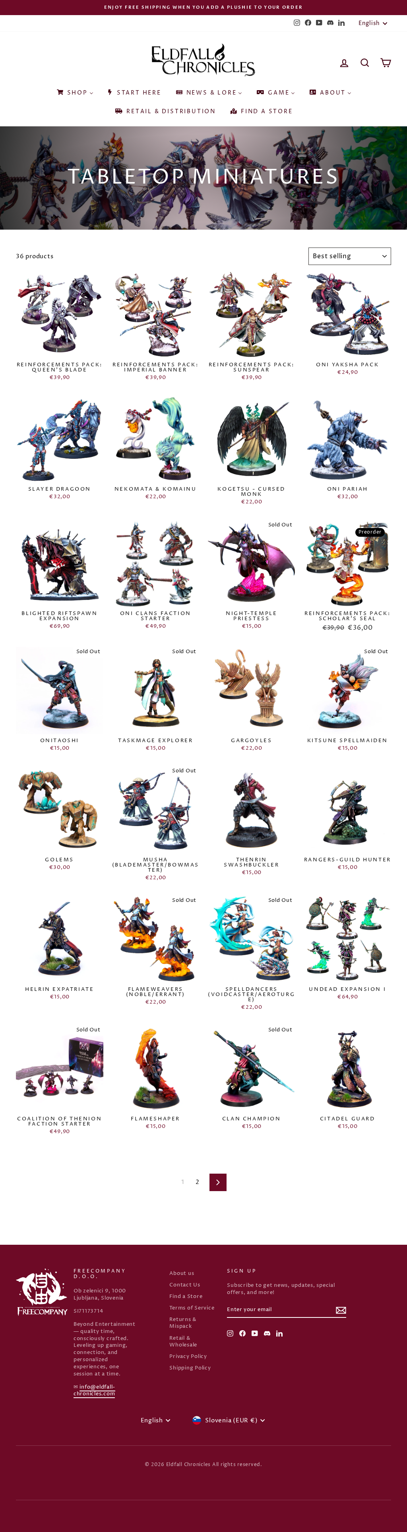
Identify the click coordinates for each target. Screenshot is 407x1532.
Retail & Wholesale (183, 1342)
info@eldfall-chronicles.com (94, 1391)
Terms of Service (191, 1308)
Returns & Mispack (183, 1323)
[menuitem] (74, 90)
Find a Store (185, 1296)
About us (181, 1273)
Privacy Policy (188, 1356)
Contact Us (184, 1285)
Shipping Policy (190, 1368)
